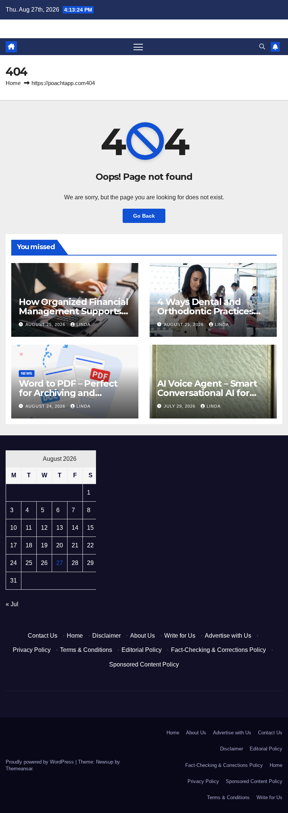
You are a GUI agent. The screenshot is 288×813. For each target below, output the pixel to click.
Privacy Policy (32, 650)
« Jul (12, 604)
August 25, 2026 (46, 324)
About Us (142, 635)
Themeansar (19, 768)
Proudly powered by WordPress (40, 762)
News (26, 373)
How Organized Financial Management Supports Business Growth (73, 311)
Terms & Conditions (86, 650)
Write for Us (179, 635)
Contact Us (42, 635)
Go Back (144, 216)
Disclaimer (106, 635)
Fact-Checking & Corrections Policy (218, 650)
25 (29, 563)
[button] (262, 46)
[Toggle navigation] (138, 46)
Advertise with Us (228, 635)
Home (13, 83)
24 (13, 563)
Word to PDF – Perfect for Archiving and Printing (68, 393)
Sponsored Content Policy (144, 664)
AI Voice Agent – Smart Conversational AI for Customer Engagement (209, 393)
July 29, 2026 (180, 406)
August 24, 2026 (46, 406)
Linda (83, 324)
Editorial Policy (142, 650)
